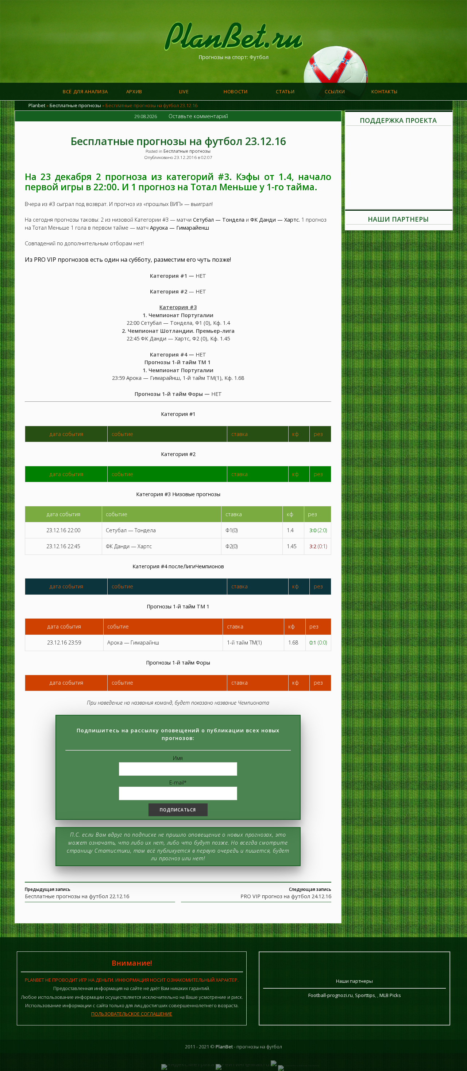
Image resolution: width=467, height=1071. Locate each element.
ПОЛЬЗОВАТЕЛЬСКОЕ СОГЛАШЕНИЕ (131, 1013)
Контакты (384, 91)
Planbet (36, 105)
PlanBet (224, 1046)
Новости (236, 91)
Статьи (285, 91)
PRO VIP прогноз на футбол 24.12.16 (285, 896)
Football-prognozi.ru (330, 995)
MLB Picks (390, 995)
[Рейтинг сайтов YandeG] (298, 1065)
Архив (134, 91)
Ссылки (335, 91)
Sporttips (365, 995)
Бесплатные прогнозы (75, 105)
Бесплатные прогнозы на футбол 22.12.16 (77, 896)
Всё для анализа (85, 91)
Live (184, 91)
